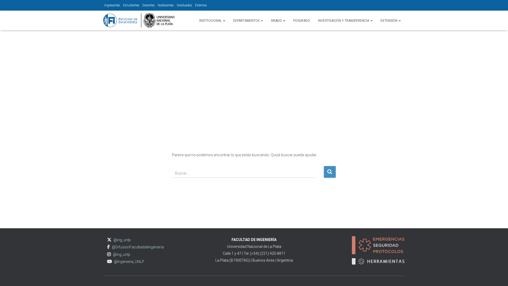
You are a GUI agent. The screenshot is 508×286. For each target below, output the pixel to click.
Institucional (211, 21)
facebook (108, 247)
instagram (109, 254)
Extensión (389, 21)
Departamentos (246, 21)
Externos (201, 5)
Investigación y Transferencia (344, 21)
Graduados (184, 5)
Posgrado (301, 21)
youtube (109, 261)
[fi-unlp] (138, 20)
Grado (277, 21)
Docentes (148, 5)
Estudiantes (131, 5)
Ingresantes (112, 5)
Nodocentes (166, 5)
